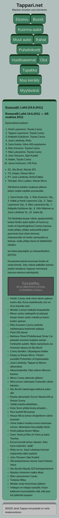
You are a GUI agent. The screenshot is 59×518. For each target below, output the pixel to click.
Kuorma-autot (29, 29)
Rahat (41, 40)
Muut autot (22, 40)
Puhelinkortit (29, 50)
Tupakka (29, 70)
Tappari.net (29, 5)
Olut (43, 60)
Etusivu (22, 19)
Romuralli (12, 107)
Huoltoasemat (24, 60)
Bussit (38, 19)
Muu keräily (29, 80)
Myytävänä (29, 90)
